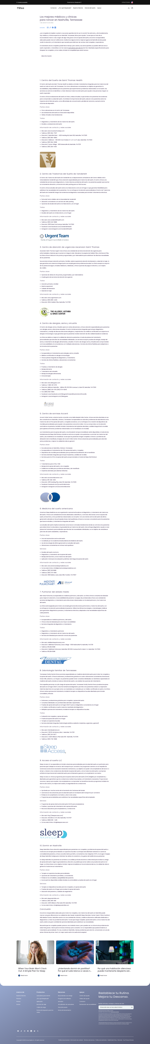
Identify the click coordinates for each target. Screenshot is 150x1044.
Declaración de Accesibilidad (87, 1004)
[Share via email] (47, 28)
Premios (18, 998)
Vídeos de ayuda (84, 998)
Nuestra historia (21, 995)
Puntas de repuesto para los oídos (45, 1011)
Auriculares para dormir (43, 995)
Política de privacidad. (115, 1011)
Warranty (120, 1040)
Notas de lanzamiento (64, 1010)
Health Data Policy (112, 1040)
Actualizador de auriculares (66, 1004)
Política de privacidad (64, 1040)
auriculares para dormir (75, 48)
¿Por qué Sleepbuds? (43, 998)
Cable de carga (41, 1007)
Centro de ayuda (84, 995)
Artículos (60, 1001)
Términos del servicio (89, 1040)
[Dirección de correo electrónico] (131, 1007)
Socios (18, 1004)
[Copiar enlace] (50, 28)
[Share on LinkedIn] (55, 28)
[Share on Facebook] (52, 28)
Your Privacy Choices (128, 1040)
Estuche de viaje (41, 1004)
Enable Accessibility (22, 2)
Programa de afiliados (64, 998)
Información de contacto (76, 1040)
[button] (114, 2)
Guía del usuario (62, 1007)
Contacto (82, 1001)
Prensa (18, 1001)
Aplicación (40, 1001)
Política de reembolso (101, 1040)
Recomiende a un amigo (65, 995)
